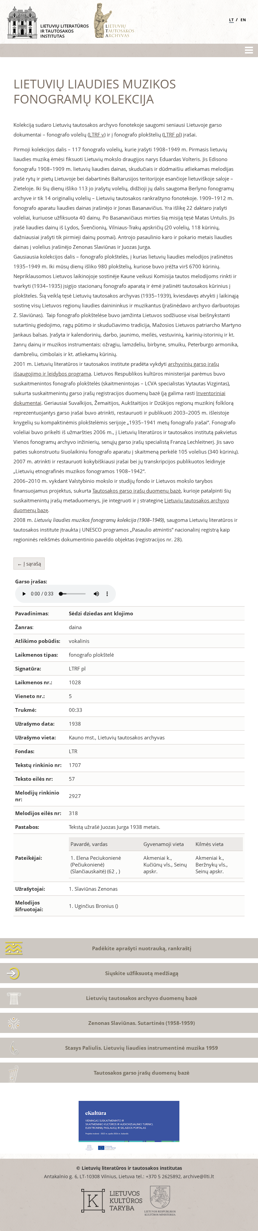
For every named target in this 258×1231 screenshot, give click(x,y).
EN (243, 19)
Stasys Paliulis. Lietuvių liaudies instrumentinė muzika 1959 (141, 1047)
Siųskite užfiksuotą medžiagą (141, 973)
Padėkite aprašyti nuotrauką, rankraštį (141, 948)
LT (231, 19)
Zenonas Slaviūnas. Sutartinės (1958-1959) (141, 1023)
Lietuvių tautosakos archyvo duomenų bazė (141, 998)
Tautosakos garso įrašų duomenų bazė (136, 490)
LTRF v (96, 134)
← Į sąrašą (29, 563)
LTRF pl (172, 134)
